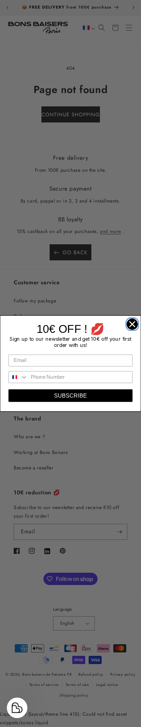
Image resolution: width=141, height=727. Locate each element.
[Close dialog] (130, 322)
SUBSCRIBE (70, 395)
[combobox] (18, 377)
